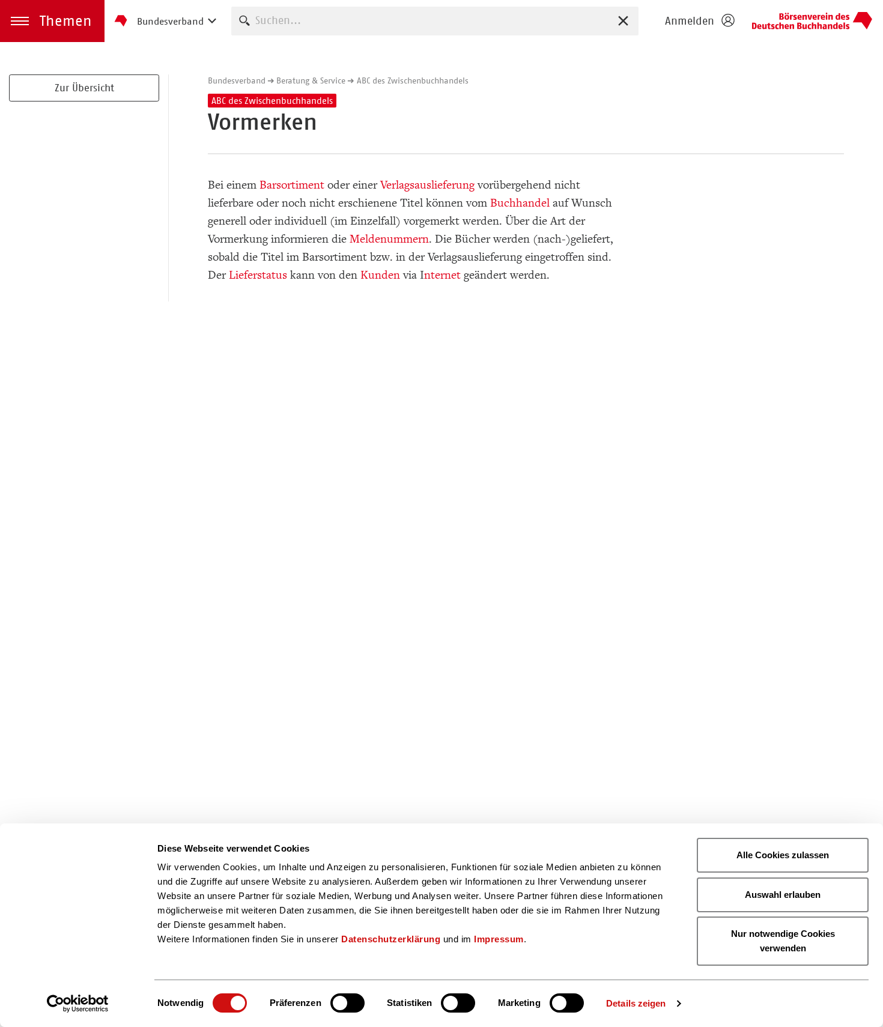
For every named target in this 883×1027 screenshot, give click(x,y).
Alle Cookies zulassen (782, 855)
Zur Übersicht (84, 88)
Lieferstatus (258, 275)
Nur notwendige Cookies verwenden (783, 941)
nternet (442, 275)
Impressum (499, 939)
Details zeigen (636, 1003)
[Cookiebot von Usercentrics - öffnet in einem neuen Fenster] (77, 1004)
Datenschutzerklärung (390, 939)
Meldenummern (389, 239)
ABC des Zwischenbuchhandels (413, 80)
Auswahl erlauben (783, 894)
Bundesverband (237, 80)
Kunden (380, 275)
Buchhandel (520, 203)
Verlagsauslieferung (427, 185)
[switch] (347, 1003)
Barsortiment (291, 185)
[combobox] (435, 20)
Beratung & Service (310, 80)
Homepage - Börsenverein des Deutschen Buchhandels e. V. (812, 21)
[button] (52, 21)
